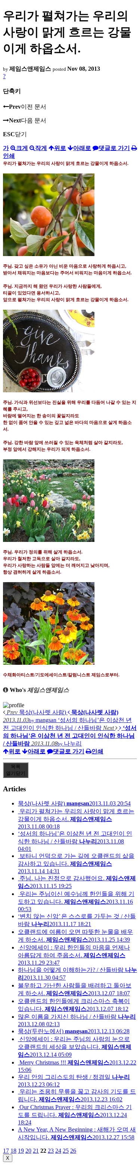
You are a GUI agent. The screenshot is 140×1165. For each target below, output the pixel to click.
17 (6, 1151)
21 (36, 1151)
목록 (15, 770)
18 (13, 1151)
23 (51, 1151)
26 (73, 1151)
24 (58, 1151)
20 (28, 1151)
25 (66, 1151)
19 (21, 1151)
